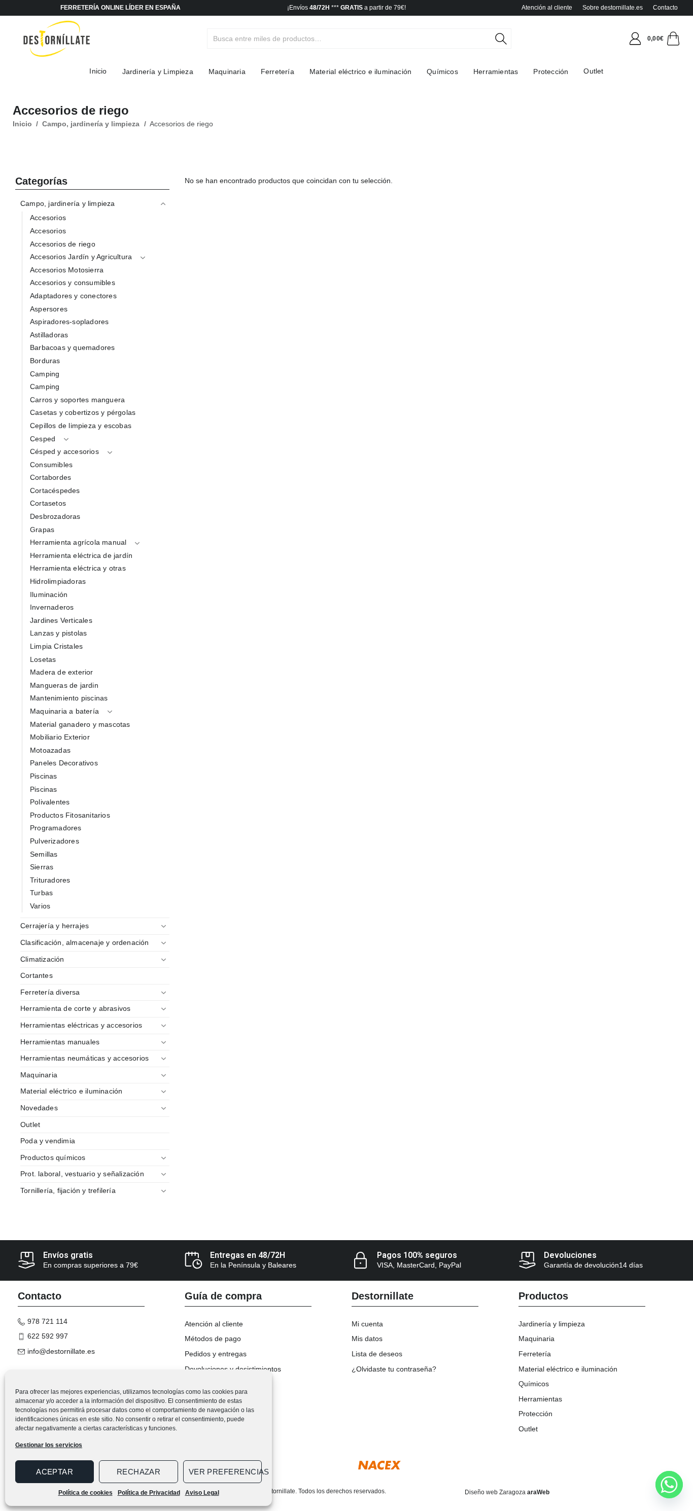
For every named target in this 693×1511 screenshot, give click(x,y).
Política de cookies (85, 1492)
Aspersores (48, 309)
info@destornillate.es (61, 1351)
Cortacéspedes (55, 490)
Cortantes (36, 975)
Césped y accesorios (64, 451)
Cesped (42, 439)
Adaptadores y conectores (73, 296)
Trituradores (50, 880)
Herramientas (495, 71)
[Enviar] (506, 38)
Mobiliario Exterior (60, 737)
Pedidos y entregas (216, 1354)
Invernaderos (52, 607)
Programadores (56, 828)
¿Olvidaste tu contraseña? (394, 1369)
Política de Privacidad (149, 1492)
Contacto (665, 7)
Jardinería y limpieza (551, 1324)
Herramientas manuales (59, 1042)
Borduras (45, 361)
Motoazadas (50, 750)
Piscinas (43, 776)
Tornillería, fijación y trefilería (68, 1190)
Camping (44, 374)
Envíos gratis (68, 1255)
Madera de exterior (61, 672)
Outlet (593, 71)
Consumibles (51, 465)
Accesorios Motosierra (66, 270)
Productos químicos (53, 1157)
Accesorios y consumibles (72, 282)
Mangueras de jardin (64, 685)
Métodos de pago (213, 1338)
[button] (635, 38)
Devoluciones (570, 1255)
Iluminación (48, 594)
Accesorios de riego (62, 244)
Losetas (43, 659)
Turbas (41, 893)
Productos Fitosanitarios (70, 815)
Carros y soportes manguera (77, 400)
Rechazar (139, 1471)
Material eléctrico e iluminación (360, 71)
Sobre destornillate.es (612, 7)
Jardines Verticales (61, 620)
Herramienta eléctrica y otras (78, 568)
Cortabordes (50, 477)
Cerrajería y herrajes (54, 926)
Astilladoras (49, 335)
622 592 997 (47, 1336)
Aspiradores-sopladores (69, 322)
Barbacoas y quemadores (72, 347)
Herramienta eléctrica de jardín (81, 555)
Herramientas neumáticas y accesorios (84, 1058)
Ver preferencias (225, 1471)
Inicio (98, 71)
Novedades (39, 1108)
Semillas (44, 854)
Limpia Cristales (56, 646)
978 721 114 (47, 1321)
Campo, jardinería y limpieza (91, 124)
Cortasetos (48, 503)
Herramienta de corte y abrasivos (75, 1008)
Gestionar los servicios (48, 1445)
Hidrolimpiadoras (58, 581)
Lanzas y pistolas (58, 633)
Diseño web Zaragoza (495, 1492)
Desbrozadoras (55, 516)
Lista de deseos (377, 1354)
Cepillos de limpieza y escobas (80, 425)
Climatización (42, 959)
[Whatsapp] (669, 1484)
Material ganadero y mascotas (80, 724)
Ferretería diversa (50, 992)
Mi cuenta (367, 1324)
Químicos (442, 71)
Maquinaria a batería (64, 711)
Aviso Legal (202, 1492)
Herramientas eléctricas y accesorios (81, 1025)
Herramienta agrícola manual (78, 542)
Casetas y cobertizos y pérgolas (82, 412)
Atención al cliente (547, 7)
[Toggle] (163, 203)
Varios (40, 906)
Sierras (41, 867)
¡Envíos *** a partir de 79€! (346, 7)
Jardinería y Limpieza (157, 71)
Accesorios (48, 218)
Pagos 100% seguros (417, 1255)
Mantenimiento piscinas (69, 698)
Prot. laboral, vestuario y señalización (82, 1174)
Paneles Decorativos (64, 763)
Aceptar (54, 1471)
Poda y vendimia (47, 1141)
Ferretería (277, 71)
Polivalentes (50, 802)
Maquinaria (227, 71)
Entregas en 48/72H (247, 1255)
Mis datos (367, 1338)
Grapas (42, 529)
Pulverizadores (54, 841)
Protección (550, 71)
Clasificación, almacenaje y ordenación (84, 942)
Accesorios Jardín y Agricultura (81, 257)
